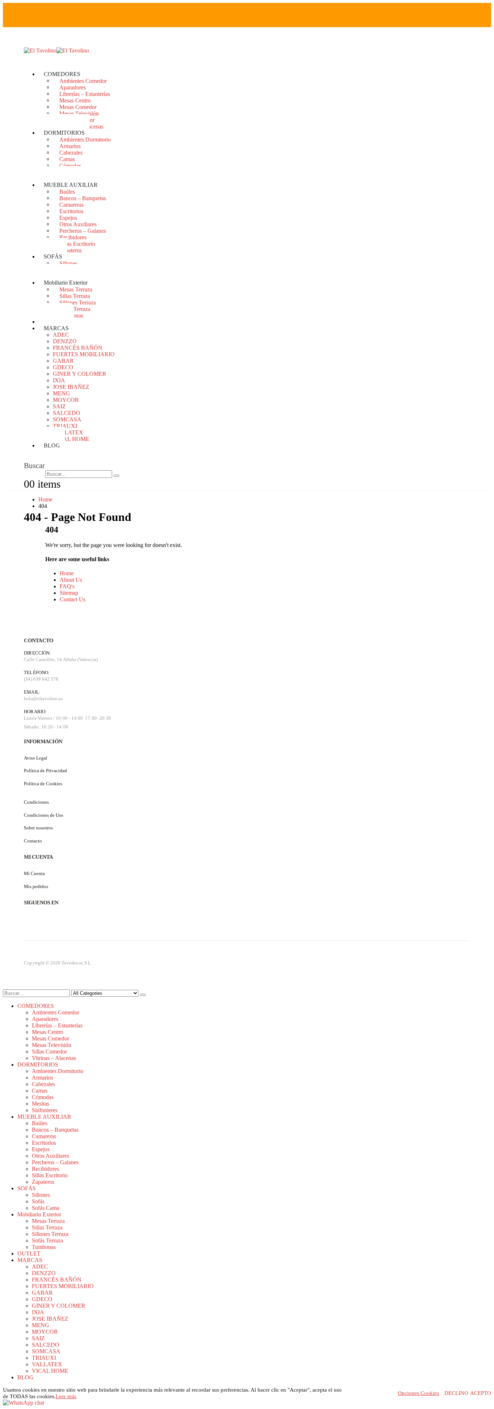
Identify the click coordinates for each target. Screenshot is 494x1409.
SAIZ (59, 406)
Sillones (68, 263)
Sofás (38, 1201)
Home (67, 573)
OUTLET (29, 1253)
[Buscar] (116, 476)
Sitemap (69, 593)
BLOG (52, 445)
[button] (34, 465)
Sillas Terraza (74, 296)
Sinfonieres (45, 1110)
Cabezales (70, 152)
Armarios (70, 146)
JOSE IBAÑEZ (71, 387)
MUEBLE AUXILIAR (71, 185)
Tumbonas (44, 1247)
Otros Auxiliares (78, 224)
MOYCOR (66, 400)
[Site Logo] (56, 50)
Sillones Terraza (77, 302)
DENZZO (65, 341)
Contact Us (72, 599)
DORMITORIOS (64, 133)
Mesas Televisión (79, 113)
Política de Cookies (43, 783)
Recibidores (72, 237)
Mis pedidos (36, 886)
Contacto (33, 841)
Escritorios (71, 211)
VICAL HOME (71, 439)
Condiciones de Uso (43, 815)
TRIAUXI (65, 426)
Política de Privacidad (45, 770)
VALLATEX (68, 432)
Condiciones (36, 802)
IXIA (59, 380)
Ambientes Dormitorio (85, 139)
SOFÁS (53, 256)
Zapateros (70, 250)
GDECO (63, 367)
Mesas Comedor (78, 107)
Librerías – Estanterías (84, 94)
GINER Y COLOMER (79, 374)
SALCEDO (66, 413)
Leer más (66, 1396)
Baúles (67, 191)
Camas (67, 159)
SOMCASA (67, 419)
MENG (61, 393)
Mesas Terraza (75, 289)
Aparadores (72, 87)
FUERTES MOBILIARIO (84, 354)
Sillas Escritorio (77, 243)
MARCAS (56, 328)
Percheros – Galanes (82, 230)
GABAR (63, 361)
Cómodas (70, 165)
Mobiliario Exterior (66, 282)
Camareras (71, 204)
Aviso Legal (35, 758)
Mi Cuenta (34, 873)
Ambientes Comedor (83, 80)
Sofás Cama (45, 1208)
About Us (71, 580)
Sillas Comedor (49, 1051)
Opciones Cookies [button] (418, 1393)
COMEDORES (62, 74)
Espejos (68, 217)
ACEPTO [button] (480, 1393)
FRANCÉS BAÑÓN (77, 348)
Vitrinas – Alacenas (54, 1058)
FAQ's (67, 586)
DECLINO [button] (456, 1393)
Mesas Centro (75, 100)
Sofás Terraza (74, 309)
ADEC (61, 335)
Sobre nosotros (38, 827)
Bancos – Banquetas (82, 198)
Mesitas (40, 1104)
